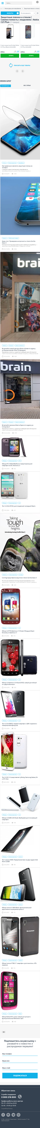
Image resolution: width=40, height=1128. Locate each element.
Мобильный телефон (13, 238)
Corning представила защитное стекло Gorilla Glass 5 (19, 578)
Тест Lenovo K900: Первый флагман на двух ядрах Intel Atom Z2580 (20, 860)
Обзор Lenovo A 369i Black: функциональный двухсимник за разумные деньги (16, 908)
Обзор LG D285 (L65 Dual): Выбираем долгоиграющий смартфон (19, 818)
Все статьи (27, 85)
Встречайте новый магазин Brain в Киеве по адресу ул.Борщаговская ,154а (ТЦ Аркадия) (18, 349)
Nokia (20, 1013)
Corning (20, 574)
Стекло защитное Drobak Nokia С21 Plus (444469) (30, 46)
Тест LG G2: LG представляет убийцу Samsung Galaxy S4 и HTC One (20, 778)
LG (19, 503)
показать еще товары (22, 65)
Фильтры (12, 13)
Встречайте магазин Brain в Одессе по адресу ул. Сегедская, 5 (18, 426)
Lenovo (20, 856)
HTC (20, 460)
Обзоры (4, 460)
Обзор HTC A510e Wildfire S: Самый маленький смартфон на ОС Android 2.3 (17, 464)
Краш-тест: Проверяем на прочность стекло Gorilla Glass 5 (18, 242)
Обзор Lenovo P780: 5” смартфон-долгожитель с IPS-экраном (19, 964)
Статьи (4, 162)
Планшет (11, 345)
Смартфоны (21, 162)
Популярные (5, 86)
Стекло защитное (13, 574)
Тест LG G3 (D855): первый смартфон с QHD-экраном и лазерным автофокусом (19, 724)
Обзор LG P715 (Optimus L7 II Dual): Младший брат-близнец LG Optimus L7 (18, 631)
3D (3, 1032)
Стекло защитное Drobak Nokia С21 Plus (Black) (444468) (9, 46)
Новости (5, 238)
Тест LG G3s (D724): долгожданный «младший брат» (19, 506)
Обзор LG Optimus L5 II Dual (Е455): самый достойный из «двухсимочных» (19, 683)
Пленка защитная (12, 162)
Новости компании (19, 345)
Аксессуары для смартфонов (13, 8)
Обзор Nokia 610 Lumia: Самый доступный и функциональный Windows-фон (16, 1017)
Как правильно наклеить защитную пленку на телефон (17, 166)
